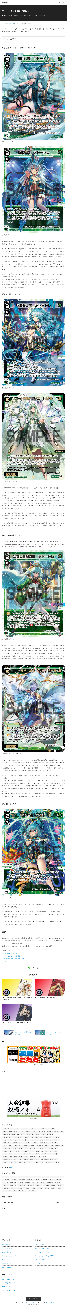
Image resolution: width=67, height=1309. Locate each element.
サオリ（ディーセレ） (22, 1142)
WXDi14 (57, 1182)
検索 (58, 1202)
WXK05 (20, 1188)
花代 (23, 1162)
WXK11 (61, 1188)
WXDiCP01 (21, 1185)
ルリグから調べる (7, 1248)
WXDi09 (20, 1182)
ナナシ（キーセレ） (21, 1148)
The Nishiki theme (31, 1302)
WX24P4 (29, 1177)
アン (39, 1137)
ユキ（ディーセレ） (49, 1151)
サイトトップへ (8, 961)
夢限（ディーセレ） (38, 1156)
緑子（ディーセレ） (49, 1159)
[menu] (63, 2)
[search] (59, 2)
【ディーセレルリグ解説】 (11, 15)
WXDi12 (43, 1182)
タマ (35, 1142)
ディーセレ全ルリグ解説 (42, 1248)
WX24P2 (13, 1177)
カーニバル (54, 1140)
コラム (14, 1191)
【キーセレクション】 (46, 1129)
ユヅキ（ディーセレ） (12, 1154)
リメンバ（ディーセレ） (31, 1154)
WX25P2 (53, 1177)
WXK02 (61, 1185)
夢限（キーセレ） (21, 1156)
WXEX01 (39, 1185)
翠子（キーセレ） (10, 1162)
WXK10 (54, 1188)
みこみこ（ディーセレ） (12, 1137)
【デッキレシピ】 (33, 1131)
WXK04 (13, 1188)
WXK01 (54, 1185)
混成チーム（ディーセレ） (13, 1159)
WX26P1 (14, 1179)
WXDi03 (37, 1179)
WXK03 (6, 1188)
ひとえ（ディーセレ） (45, 1134)
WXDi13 (50, 1182)
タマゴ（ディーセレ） (49, 1142)
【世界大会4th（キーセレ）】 (53, 1131)
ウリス (7, 1140)
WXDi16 (13, 1185)
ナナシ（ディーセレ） (39, 1148)
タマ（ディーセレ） (27, 1145)
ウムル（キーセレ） (52, 1137)
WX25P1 (45, 1177)
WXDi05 (52, 1179)
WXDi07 (6, 1182)
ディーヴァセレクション (9, 1256)
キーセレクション (7, 1263)
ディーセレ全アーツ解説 (42, 1252)
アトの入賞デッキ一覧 (10, 953)
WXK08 (40, 1188)
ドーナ (59, 1145)
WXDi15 (6, 1185)
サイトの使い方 (39, 1244)
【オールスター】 (28, 1129)
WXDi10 (28, 1182)
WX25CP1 (37, 1177)
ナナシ (7, 1148)
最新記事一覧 (6, 1244)
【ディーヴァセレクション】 (27, 15)
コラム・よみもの (40, 1259)
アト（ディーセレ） (41, 15)
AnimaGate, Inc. (50, 1302)
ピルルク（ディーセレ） (31, 1151)
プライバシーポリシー (8, 1290)
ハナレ (53, 1148)
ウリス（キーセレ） (21, 1140)
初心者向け (32, 1191)
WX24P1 (6, 1177)
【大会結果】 (9, 1134)
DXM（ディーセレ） (11, 1129)
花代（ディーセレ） (36, 1162)
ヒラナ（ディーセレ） (12, 1151)
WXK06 (27, 1188)
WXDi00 (22, 1179)
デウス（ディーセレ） (45, 1145)
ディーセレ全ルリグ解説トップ (13, 956)
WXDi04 (44, 1179)
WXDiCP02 (31, 1185)
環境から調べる (6, 1252)
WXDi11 (35, 1182)
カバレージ (7, 1191)
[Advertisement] (15, 1085)
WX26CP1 (7, 1179)
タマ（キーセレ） (10, 1145)
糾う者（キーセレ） (32, 1159)
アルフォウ (28, 1137)
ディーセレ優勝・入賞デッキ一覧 (14, 958)
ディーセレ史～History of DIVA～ (45, 1256)
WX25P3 (61, 1177)
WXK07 (33, 1188)
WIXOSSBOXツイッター (9, 1279)
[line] (29, 967)
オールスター (6, 1259)
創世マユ (8, 1156)
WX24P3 (21, 1177)
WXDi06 (59, 1179)
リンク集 (37, 1263)
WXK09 (47, 1188)
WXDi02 (29, 1179)
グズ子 (7, 1142)
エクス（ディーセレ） (39, 1140)
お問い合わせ (6, 1287)
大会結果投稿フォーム (8, 1283)
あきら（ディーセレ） (26, 1134)
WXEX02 (46, 1185)
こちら (12, 1168)
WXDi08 (13, 1182)
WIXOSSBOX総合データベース (11, 1267)
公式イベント (23, 1191)
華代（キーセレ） (53, 1162)
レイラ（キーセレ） (49, 1154)
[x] (33, 967)
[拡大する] (63, 55)
